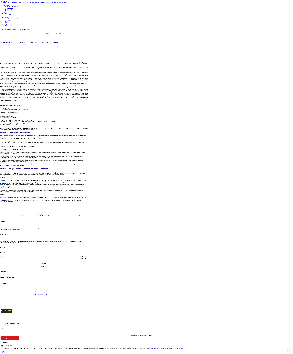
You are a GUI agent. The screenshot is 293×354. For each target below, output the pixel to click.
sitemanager (13, 29)
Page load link (4, 351)
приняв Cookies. (180, 348)
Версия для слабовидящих (9, 338)
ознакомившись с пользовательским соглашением (162, 348)
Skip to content (4, 1)
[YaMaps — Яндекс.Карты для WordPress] (41, 303)
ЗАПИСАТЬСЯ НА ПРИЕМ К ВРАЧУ (141, 336)
